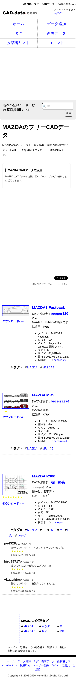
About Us (11, 665)
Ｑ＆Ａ (55, 665)
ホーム (18, 24)
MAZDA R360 (43, 476)
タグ (18, 33)
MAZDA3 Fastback (48, 307)
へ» (13, 321)
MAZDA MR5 (43, 395)
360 (52, 530)
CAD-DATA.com (66, 4)
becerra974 (60, 441)
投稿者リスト (18, 43)
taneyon (58, 522)
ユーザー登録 (41, 665)
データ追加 (56, 24)
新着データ (56, 33)
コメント (56, 43)
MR (44, 448)
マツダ (21, 535)
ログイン (59, 13)
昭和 (44, 631)
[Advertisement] (38, 73)
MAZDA (32, 367)
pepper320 (60, 359)
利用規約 (25, 665)
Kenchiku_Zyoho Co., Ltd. (52, 675)
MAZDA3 (48, 367)
